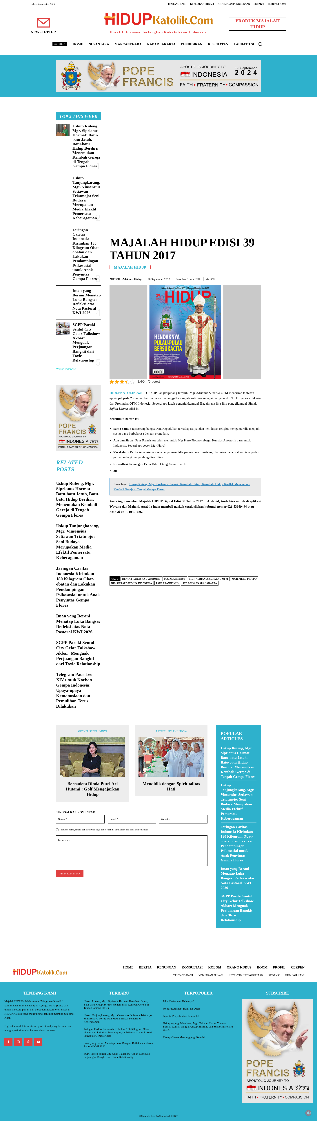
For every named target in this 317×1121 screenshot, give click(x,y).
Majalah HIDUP (130, 267)
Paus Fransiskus (167, 583)
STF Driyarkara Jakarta (200, 583)
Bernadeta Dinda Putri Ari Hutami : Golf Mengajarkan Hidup (92, 789)
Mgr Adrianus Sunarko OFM (208, 578)
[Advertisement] (185, 137)
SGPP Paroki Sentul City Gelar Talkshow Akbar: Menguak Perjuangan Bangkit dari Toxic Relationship (86, 342)
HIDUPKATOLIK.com (126, 393)
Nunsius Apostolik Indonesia (131, 583)
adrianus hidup (131, 279)
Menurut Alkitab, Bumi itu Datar (181, 1008)
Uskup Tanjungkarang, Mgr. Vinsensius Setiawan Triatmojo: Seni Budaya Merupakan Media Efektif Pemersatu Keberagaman (86, 198)
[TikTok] (28, 1042)
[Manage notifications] (308, 1113)
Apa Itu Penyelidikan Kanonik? (181, 1015)
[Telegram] (257, 278)
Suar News (223, 930)
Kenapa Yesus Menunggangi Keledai (184, 1037)
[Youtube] (38, 1042)
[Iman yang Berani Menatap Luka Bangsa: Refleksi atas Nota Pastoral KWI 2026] (63, 294)
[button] (260, 44)
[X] (240, 278)
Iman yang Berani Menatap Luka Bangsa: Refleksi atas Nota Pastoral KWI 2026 (86, 301)
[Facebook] (232, 278)
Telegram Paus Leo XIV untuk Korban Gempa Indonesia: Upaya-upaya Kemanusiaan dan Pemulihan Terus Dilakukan (74, 690)
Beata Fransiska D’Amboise (141, 578)
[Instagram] (18, 1042)
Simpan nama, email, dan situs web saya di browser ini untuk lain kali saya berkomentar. (104, 829)
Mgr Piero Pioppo (244, 578)
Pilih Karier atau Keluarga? (178, 1001)
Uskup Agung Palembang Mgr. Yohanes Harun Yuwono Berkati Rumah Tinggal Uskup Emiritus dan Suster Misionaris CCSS (198, 1026)
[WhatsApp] (248, 278)
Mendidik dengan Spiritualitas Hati (171, 786)
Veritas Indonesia (66, 368)
